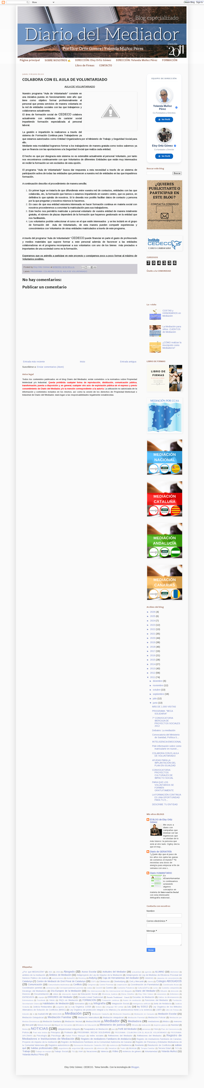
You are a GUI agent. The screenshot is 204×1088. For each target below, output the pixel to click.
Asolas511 (71, 978)
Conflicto (77, 984)
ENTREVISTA (28, 997)
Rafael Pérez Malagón (76, 1036)
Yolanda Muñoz (169, 1051)
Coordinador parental (32, 988)
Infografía (99, 1003)
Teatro (122, 1048)
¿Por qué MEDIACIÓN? (33, 972)
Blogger (135, 1067)
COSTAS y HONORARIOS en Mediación (172, 313)
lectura (99, 1007)
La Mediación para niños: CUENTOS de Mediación (172, 329)
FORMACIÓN (169, 60)
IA (89, 1004)
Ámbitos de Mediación (60, 975)
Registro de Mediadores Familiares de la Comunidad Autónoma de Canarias (96, 1042)
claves (150, 981)
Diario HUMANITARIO (161, 873)
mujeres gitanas (161, 1025)
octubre (157, 689)
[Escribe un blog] (85, 267)
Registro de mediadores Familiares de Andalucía (106, 1039)
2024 (153, 620)
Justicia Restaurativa (42, 1007)
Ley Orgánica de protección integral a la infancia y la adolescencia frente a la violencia (111, 1010)
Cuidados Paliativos (125, 988)
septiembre (159, 694)
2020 (153, 638)
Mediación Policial (156, 1017)
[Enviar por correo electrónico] (82, 267)
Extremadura (27, 1000)
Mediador (112, 1021)
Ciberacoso (104, 981)
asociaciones (57, 978)
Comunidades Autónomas (59, 985)
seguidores (63, 1048)
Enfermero (174, 994)
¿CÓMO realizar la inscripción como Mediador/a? (172, 345)
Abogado (69, 971)
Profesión (68, 1032)
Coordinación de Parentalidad (145, 985)
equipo (41, 997)
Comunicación (35, 984)
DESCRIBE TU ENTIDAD (165, 804)
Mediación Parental (136, 1017)
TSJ (73, 1051)
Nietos (25, 1029)
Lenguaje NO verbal (114, 1007)
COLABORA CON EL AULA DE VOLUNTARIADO (165, 754)
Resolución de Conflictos (159, 1045)
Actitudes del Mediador (114, 971)
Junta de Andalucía (162, 1004)
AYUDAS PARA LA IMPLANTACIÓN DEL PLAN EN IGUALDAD (164, 763)
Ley (129, 1006)
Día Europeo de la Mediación (66, 991)
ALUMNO (159, 971)
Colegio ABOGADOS (169, 981)
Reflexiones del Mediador (120, 1036)
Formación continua (110, 1000)
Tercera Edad (164, 1048)
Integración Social (120, 1004)
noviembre (158, 685)
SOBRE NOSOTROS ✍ (57, 60)
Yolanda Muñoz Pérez (33, 1054)
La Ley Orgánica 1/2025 (79, 1007)
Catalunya (27, 981)
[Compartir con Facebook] (92, 267)
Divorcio (26, 994)
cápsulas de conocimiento (168, 978)
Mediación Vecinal (73, 1021)
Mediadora (134, 1021)
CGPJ (93, 981)
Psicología (42, 1036)
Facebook (41, 1000)
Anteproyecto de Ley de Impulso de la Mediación (99, 975)
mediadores (153, 1021)
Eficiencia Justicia (109, 994)
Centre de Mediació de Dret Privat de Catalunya (61, 981)
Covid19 (99, 988)
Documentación (41, 994)
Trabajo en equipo (43, 1051)
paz (113, 1029)
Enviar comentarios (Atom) (50, 367)
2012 (153, 673)
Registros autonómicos (59, 1045)
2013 (153, 668)
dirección (175, 991)
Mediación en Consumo (144, 1014)
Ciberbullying (119, 981)
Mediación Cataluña (100, 1014)
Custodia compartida (170, 988)
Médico (166, 1021)
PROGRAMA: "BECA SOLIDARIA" (162, 712)
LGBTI (159, 1010)
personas (146, 1029)
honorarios (79, 1004)
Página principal (30, 60)
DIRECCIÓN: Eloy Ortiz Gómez (93, 60)
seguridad (76, 1048)
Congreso (92, 985)
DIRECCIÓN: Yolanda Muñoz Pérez (136, 60)
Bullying (93, 978)
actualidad (136, 972)
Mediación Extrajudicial (33, 1017)
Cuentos (109, 988)
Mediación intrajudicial (113, 1017)
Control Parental (106, 985)
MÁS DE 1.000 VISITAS (164, 706)
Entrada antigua (128, 361)
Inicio (82, 361)
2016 (153, 655)
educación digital (69, 994)
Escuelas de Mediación (143, 997)
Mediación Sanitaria (52, 1021)
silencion (101, 1048)
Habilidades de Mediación (56, 1003)
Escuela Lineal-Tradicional (90, 997)
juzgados (60, 1007)
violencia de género (132, 1051)
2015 (153, 659)
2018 (153, 647)
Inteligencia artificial (141, 1004)
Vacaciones (91, 1051)
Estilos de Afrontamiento (168, 997)
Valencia (104, 1051)
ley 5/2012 (142, 1006)
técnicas (133, 1048)
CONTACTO (105, 65)
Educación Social (89, 994)
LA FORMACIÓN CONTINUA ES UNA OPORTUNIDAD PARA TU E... (166, 797)
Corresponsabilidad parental (71, 988)
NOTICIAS (39, 1029)
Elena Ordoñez (127, 994)
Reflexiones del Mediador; (149, 1036)
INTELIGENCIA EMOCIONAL (166, 741)
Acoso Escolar (89, 971)
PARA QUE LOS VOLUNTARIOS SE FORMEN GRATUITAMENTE (163, 786)
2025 (153, 616)
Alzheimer (174, 972)
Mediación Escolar (167, 1014)
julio (155, 698)
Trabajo (26, 1051)
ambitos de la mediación (33, 975)
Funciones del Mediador (156, 1000)
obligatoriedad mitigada (69, 1029)
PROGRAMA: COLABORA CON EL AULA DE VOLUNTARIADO (59, 271)
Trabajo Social (61, 1051)
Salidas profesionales (42, 1048)
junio (155, 703)
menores (178, 1021)
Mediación (73, 1013)
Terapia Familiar (148, 1048)
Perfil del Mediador (127, 1029)
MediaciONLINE (93, 1021)
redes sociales (96, 1036)
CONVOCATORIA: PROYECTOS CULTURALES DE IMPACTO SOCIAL (162, 774)
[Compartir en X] (89, 267)
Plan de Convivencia (170, 1029)
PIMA (155, 1029)
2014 (153, 664)
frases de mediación (132, 1000)
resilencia (113, 1045)
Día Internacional (94, 991)
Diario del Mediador (145, 991)
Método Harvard (44, 1025)
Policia (25, 1032)
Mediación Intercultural (88, 1017)
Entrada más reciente (34, 361)
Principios (55, 1032)
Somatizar (112, 1048)
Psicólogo (56, 1036)
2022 (153, 629)
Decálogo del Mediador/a (34, 991)
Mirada (135, 1025)
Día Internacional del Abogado (119, 991)
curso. (155, 988)
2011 (153, 677)
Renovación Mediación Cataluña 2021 (90, 1045)
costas (89, 988)
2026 (153, 612)
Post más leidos (40, 1032)
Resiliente (139, 1045)
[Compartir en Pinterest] (95, 267)
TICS (177, 1048)
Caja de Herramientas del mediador (121, 978)
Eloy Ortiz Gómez (145, 994)
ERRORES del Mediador (60, 997)
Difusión (163, 991)
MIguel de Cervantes (63, 1025)
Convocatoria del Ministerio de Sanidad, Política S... (166, 736)
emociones (161, 994)
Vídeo (115, 1051)
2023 (153, 625)
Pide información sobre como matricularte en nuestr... (166, 747)
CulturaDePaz (144, 988)
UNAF (80, 1051)
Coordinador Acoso (171, 985)
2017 (153, 651)
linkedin (25, 1014)
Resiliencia (126, 1045)
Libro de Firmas (84, 65)
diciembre (158, 681)
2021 (153, 633)
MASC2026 (56, 1014)
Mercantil (30, 1025)
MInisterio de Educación (86, 1025)
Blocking (82, 978)
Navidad (175, 1025)
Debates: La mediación (163, 730)
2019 (153, 642)
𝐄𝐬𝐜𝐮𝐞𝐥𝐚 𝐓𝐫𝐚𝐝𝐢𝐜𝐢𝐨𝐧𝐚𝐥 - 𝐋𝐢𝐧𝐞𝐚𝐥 (118, 997)
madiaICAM (43, 1014)
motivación (146, 1025)
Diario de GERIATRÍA (161, 851)
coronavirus (51, 988)
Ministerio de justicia (113, 1024)
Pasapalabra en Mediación (96, 1029)
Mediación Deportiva (122, 1014)
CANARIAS (149, 978)
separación (88, 1048)
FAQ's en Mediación (68, 1000)
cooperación (122, 985)
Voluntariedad (151, 1051)
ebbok (55, 994)
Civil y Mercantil (136, 981)
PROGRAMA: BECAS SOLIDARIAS (93, 1032)
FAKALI (52, 1000)
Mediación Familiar (59, 1017)
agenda (148, 972)
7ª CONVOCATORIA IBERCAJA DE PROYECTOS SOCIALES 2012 (166, 722)
